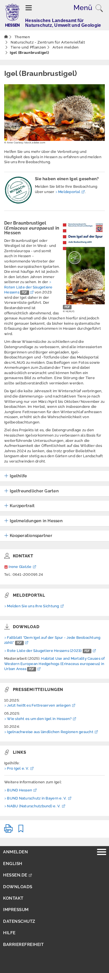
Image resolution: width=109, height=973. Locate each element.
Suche (99, 8)
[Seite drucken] (8, 831)
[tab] (54, 476)
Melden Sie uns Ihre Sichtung (33, 606)
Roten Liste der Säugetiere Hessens (28, 289)
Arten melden (65, 47)
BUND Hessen (19, 790)
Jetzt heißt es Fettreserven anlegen (39, 705)
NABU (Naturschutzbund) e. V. (33, 806)
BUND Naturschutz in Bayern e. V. (37, 798)
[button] (15, 476)
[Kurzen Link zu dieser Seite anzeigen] (21, 831)
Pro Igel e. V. (18, 768)
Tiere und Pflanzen (28, 47)
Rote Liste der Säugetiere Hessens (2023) (48, 651)
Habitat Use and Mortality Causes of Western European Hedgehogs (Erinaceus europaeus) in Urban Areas (54, 663)
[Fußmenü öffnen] (101, 852)
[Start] (6, 37)
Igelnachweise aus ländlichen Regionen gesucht (50, 732)
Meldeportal (69, 192)
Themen (21, 37)
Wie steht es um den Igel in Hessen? (39, 719)
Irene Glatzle (20, 567)
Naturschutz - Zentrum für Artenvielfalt (47, 42)
